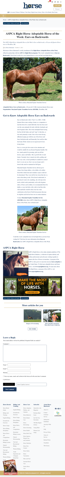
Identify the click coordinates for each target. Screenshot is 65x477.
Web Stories (46, 445)
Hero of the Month (46, 12)
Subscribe (57, 5)
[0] (48, 2)
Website (5, 372)
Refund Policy (47, 440)
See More (32, 329)
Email (5, 369)
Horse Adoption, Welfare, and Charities (12, 23)
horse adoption (56, 262)
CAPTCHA (6, 379)
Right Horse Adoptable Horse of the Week (45, 50)
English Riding (6, 418)
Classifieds (46, 443)
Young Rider (37, 427)
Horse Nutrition (27, 443)
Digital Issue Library (36, 12)
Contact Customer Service (46, 414)
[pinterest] (58, 2)
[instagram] (60, 2)
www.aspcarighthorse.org (35, 271)
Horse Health (26, 430)
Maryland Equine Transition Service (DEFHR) (24, 109)
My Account (12, 12)
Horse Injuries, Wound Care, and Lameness (26, 438)
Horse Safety (26, 451)
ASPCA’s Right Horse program (28, 53)
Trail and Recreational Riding (6, 452)
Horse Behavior (27, 415)
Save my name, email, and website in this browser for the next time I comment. (25, 376)
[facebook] (52, 2)
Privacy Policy (47, 432)
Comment (6, 344)
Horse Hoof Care (27, 433)
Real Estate (54, 12)
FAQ (45, 429)
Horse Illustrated (24, 23)
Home (4, 20)
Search (58, 9)
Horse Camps (6, 425)
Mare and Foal (26, 458)
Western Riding (6, 457)
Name (5, 365)
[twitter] (55, 2)
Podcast (17, 12)
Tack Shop (27, 12)
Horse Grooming (27, 427)
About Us (46, 410)
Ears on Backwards (19, 107)
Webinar (22, 12)
